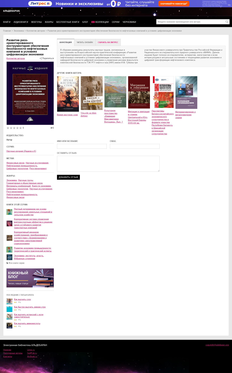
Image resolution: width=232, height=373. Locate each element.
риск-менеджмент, (15, 191)
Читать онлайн (85, 42)
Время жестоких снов (67, 115)
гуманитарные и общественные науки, (24, 183)
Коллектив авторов (36, 31)
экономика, (11, 180)
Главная (7, 31)
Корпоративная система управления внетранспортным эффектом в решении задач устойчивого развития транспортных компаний (33, 223)
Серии (115, 22)
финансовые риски (15, 197)
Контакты (7, 356)
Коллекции (102, 22)
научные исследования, (41, 189)
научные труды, (26, 180)
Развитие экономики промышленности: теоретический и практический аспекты (32, 249)
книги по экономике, (41, 186)
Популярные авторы (12, 353)
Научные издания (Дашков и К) (21, 151)
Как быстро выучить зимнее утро (30, 307)
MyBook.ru (32, 356)
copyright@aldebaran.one (217, 345)
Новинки (7, 350)
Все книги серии (16, 263)
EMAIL (113, 141)
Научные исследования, (37, 163)
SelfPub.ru (32, 353)
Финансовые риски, (15, 163)
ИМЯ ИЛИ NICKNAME (67, 141)
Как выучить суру (22, 299)
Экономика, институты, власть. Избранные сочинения (29, 257)
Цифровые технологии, (17, 168)
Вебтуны (36, 22)
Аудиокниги (21, 22)
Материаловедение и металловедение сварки (185, 115)
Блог (85, 22)
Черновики (129, 22)
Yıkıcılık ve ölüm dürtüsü (88, 114)
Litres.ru (31, 350)
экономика (19, 31)
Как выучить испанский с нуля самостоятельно (28, 315)
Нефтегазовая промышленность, (22, 166)
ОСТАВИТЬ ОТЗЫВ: (67, 153)
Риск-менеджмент (38, 168)
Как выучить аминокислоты (27, 323)
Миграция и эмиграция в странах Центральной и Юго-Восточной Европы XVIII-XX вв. (138, 117)
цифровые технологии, (17, 189)
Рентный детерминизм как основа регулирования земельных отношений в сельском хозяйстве (33, 212)
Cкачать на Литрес (108, 42)
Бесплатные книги (67, 22)
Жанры (49, 22)
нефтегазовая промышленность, (22, 194)
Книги (6, 22)
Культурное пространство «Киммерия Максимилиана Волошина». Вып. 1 (113, 116)
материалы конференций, (18, 186)
